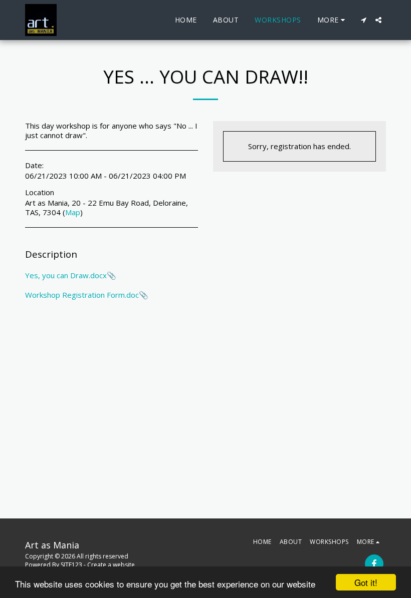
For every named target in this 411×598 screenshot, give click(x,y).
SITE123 (71, 564)
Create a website (111, 564)
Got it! (365, 582)
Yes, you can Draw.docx (66, 275)
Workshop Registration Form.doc (82, 295)
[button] (363, 20)
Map (72, 212)
